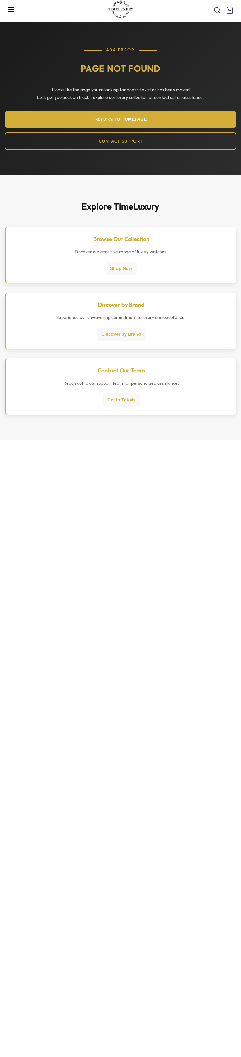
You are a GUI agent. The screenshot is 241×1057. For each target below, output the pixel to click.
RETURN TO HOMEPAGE (120, 119)
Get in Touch (121, 399)
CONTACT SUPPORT (120, 141)
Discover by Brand (121, 334)
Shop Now (121, 268)
